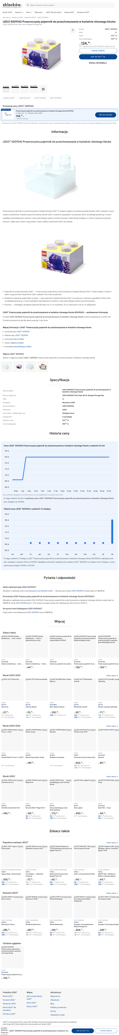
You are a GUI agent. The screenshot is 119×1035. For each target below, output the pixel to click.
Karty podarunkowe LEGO (34, 997)
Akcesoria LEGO (83, 12)
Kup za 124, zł (98, 57)
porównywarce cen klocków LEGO (39, 591)
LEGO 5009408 (55, 98)
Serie (28, 12)
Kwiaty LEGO (69, 12)
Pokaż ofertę (98, 51)
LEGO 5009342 (77, 591)
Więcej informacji (98, 63)
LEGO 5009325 (40, 98)
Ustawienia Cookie (57, 1015)
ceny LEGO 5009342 (21, 332)
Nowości (18, 12)
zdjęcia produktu (17, 343)
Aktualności (54, 1000)
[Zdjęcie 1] (6, 89)
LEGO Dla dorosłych (53, 12)
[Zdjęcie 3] (24, 89)
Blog (52, 1004)
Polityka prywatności (58, 1007)
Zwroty (53, 1011)
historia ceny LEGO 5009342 (16, 335)
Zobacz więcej (111, 675)
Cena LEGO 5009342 (19, 603)
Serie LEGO (31, 1002)
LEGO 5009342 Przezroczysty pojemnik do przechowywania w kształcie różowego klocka (39, 1031)
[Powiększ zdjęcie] (38, 55)
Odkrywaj (37, 12)
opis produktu (18, 339)
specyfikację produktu (22, 347)
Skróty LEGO (32, 1006)
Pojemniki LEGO (30, 17)
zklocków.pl (7, 17)
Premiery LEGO (9, 1014)
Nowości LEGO (9, 1000)
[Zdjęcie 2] (15, 89)
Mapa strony (55, 996)
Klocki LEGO (7, 12)
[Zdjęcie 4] (34, 89)
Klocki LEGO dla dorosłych (9, 1008)
